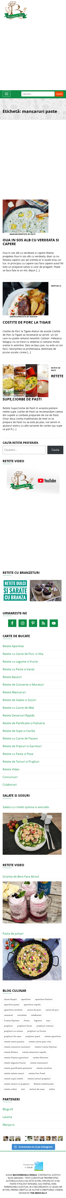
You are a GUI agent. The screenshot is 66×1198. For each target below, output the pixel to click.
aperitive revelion (13, 1009)
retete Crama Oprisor (46, 1046)
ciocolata (22, 1015)
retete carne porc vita (40, 1041)
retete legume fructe (15, 1062)
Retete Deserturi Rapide (18, 715)
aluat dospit (10, 999)
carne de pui (52, 1009)
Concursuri (10, 777)
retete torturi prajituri (39, 1078)
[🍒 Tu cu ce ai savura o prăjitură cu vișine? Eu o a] (36, 1138)
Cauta (55, 450)
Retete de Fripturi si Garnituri (22, 746)
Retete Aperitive (13, 646)
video (52, 1089)
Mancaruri (15, 234)
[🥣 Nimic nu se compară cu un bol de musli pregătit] (54, 1138)
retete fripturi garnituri (16, 1057)
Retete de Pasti (28, 234)
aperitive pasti (11, 1004)
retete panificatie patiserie (18, 1068)
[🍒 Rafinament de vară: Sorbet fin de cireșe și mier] (5, 1138)
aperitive (26, 999)
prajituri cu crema (13, 1031)
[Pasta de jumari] (32, 959)
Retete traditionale (44, 1083)
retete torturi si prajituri (16, 1083)
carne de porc (34, 1009)
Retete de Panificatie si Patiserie (24, 723)
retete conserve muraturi (17, 1046)
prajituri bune (24, 1025)
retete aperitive (53, 1036)
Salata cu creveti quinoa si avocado (26, 807)
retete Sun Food (37, 1073)
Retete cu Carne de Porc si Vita (23, 654)
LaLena (7, 1117)
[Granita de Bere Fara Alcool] (32, 902)
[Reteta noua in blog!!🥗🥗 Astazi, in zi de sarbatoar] (17, 1138)
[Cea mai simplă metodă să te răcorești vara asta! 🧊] (23, 1138)
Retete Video (11, 769)
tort (23, 1089)
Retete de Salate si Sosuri (19, 700)
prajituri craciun (45, 1025)
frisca (27, 1020)
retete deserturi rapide (34, 1052)
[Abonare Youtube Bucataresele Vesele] (33, 480)
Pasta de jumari (13, 933)
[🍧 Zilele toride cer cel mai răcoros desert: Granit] (60, 1138)
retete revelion (44, 1068)
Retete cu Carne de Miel (18, 708)
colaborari (36, 1015)
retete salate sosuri (14, 1073)
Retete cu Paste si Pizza (18, 754)
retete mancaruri (39, 1062)
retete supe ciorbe (13, 1078)
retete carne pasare (14, 1041)
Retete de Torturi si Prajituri (21, 762)
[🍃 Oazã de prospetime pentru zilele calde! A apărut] (11, 1138)
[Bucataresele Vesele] (15, 10)
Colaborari (10, 785)
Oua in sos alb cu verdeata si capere (31, 242)
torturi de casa (37, 1089)
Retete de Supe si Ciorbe (19, 731)
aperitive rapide (32, 1004)
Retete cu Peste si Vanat (18, 669)
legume (38, 1020)
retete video (10, 1089)
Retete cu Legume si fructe (20, 661)
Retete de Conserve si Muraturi (23, 684)
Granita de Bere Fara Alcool (21, 876)
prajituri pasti (33, 1036)
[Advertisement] (33, 54)
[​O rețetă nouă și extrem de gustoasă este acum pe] (48, 1138)
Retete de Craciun (28, 316)
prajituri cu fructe (36, 1031)
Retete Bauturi (12, 677)
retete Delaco (11, 1052)
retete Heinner (40, 1057)
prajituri (8, 1025)
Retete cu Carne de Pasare (20, 738)
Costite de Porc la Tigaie (27, 322)
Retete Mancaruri (14, 692)
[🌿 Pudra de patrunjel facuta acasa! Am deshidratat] (29, 1138)
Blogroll (8, 1109)
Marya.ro (9, 1125)
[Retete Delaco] (33, 592)
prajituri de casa (12, 1036)
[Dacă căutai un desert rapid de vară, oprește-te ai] (42, 1138)
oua (48, 1020)
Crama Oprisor (11, 1020)
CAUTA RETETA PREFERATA (20, 443)
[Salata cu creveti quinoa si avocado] (32, 834)
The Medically (38, 1193)
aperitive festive (43, 999)
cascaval (8, 1015)
